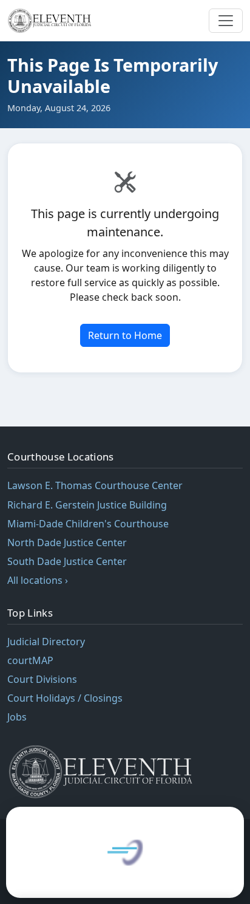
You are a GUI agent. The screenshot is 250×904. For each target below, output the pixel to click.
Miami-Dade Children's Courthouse (88, 523)
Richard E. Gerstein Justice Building (87, 505)
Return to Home (125, 335)
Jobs (17, 717)
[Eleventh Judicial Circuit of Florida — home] (51, 20)
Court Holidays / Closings (65, 698)
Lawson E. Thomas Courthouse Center (95, 485)
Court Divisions (42, 679)
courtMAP (30, 660)
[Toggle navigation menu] (226, 21)
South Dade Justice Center (67, 561)
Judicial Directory (46, 641)
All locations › (37, 580)
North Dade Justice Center (67, 542)
